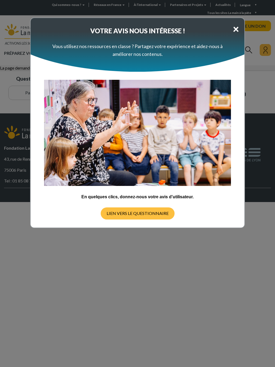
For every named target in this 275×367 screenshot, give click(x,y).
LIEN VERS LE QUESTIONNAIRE (138, 213)
